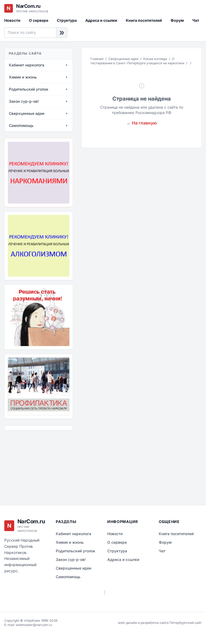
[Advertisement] (31, 463)
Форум (177, 20)
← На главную (142, 123)
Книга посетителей (144, 20)
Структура (67, 20)
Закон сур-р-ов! (71, 559)
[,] (38, 386)
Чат (195, 20)
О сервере (38, 20)
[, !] (38, 317)
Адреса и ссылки (101, 20)
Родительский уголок (75, 551)
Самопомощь (68, 576)
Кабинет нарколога (73, 533)
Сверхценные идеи (123, 59)
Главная (97, 59)
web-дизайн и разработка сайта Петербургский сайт (160, 623)
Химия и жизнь (70, 542)
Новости (12, 20)
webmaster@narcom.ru (34, 625)
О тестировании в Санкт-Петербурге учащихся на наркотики (137, 61)
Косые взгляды (155, 59)
